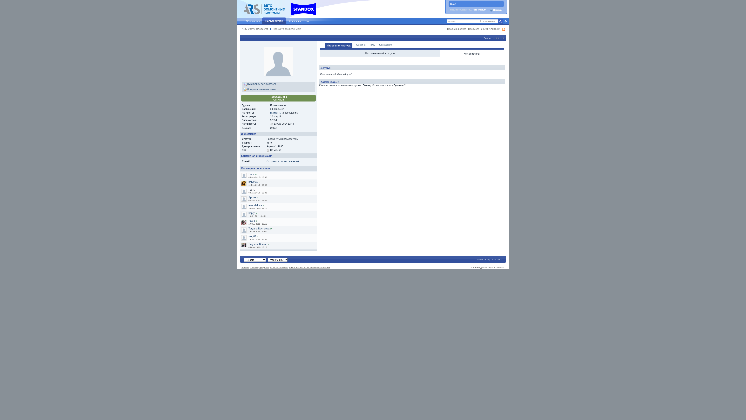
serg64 (252, 236)
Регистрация (479, 10)
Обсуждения (253, 21)
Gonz (251, 174)
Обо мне (361, 45)
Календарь (295, 21)
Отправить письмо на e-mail (283, 161)
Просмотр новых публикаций (484, 29)
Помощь (497, 10)
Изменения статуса (338, 45)
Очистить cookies (279, 267)
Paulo (251, 220)
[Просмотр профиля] (256, 174)
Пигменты (275, 112)
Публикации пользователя (261, 84)
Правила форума (456, 29)
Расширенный (505, 21)
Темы (372, 45)
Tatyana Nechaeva (258, 228)
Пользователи (274, 20)
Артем (252, 197)
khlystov (253, 181)
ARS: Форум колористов (255, 29)
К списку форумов (259, 267)
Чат (307, 21)
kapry (251, 213)
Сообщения (385, 45)
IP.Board (500, 267)
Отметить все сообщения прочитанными (309, 267)
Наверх (245, 267)
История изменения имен (261, 89)
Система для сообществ (483, 267)
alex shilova (255, 205)
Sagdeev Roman (257, 244)
